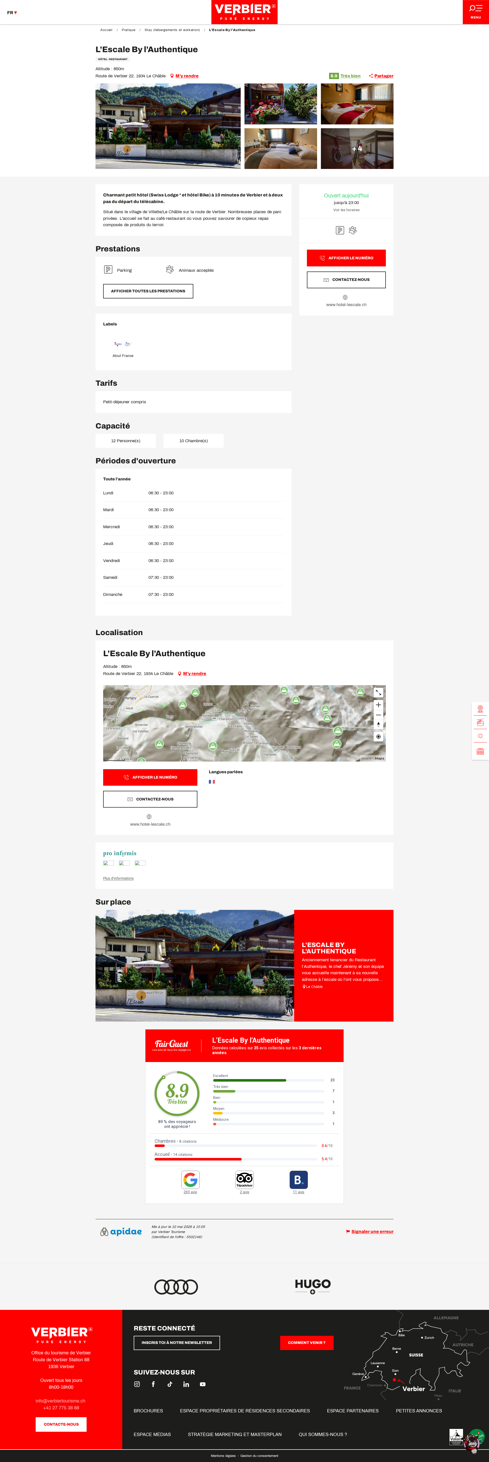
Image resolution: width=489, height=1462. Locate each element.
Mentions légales (224, 1456)
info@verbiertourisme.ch (61, 1400)
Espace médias (152, 1434)
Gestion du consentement (259, 1456)
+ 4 (357, 148)
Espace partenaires (353, 1410)
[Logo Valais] (456, 1437)
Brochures (148, 1410)
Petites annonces (419, 1410)
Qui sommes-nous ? (323, 1434)
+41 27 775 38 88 (61, 1407)
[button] (168, 126)
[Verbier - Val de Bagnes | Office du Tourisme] (244, 12)
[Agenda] (480, 751)
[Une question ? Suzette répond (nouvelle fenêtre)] (471, 1443)
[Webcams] (480, 709)
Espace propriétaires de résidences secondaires (245, 1410)
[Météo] (480, 736)
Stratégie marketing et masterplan (235, 1434)
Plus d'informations (118, 878)
